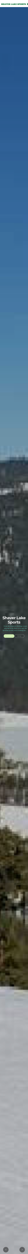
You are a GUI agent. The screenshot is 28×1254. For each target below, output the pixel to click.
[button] (6, 1249)
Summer (9, 636)
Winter (19, 636)
